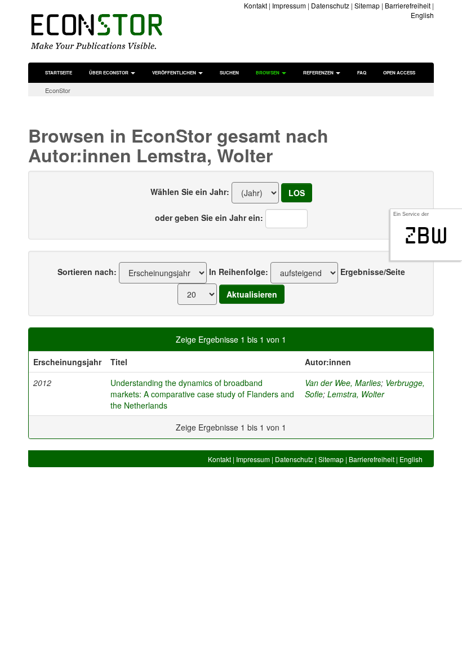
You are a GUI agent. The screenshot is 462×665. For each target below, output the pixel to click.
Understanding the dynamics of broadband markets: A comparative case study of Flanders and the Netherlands (202, 394)
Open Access (399, 72)
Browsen (268, 72)
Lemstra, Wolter (355, 394)
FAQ (361, 72)
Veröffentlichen (174, 72)
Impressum (289, 5)
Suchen (229, 72)
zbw (426, 235)
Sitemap (367, 5)
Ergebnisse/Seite (372, 271)
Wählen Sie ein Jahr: (189, 191)
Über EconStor (109, 72)
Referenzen (319, 72)
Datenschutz (330, 5)
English (422, 15)
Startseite (58, 72)
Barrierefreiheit (407, 5)
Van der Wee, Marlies (343, 382)
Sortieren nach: (87, 271)
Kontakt (255, 5)
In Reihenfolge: (238, 271)
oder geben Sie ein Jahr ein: (209, 217)
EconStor (57, 90)
